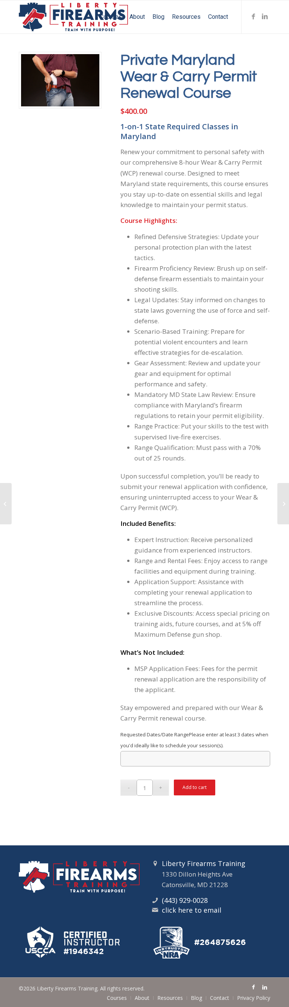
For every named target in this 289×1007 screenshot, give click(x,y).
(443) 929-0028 (185, 900)
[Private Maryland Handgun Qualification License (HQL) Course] (283, 503)
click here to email (191, 910)
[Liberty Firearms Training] (73, 16)
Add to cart (195, 787)
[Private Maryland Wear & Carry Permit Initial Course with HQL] (6, 503)
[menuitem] (111, 16)
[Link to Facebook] (253, 16)
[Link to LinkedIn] (264, 16)
